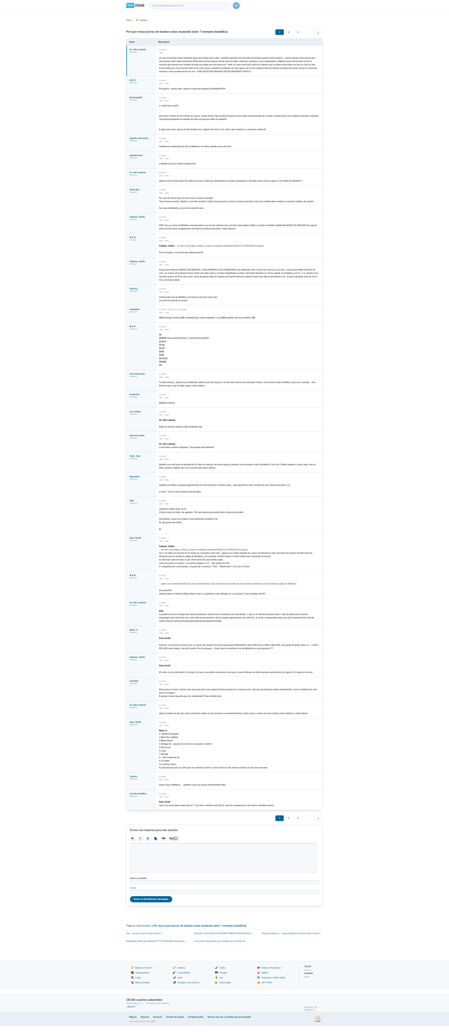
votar (167, 83)
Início (128, 20)
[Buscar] (236, 5)
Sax (221, 977)
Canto (138, 977)
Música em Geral (143, 968)
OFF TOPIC (267, 982)
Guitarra (144, 20)
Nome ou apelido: (138, 878)
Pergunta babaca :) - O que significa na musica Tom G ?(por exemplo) (292, 933)
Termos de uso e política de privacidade (229, 1017)
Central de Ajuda (175, 1017)
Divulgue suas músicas (188, 982)
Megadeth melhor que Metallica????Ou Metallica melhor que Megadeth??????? (156, 941)
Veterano (133, 52)
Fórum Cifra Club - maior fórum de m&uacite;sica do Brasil (135, 5)
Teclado (223, 973)
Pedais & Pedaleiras (271, 968)
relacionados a (191, 925)
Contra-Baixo (183, 973)
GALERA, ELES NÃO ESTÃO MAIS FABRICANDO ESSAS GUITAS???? (224, 933)
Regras (133, 1017)
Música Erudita (142, 982)
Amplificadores (142, 973)
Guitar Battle (225, 982)
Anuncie (157, 1017)
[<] (308, 32)
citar (161, 53)
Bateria (265, 973)
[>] (318, 32)
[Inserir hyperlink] (155, 838)
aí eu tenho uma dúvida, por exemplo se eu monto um (219, 941)
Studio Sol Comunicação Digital (318, 1018)
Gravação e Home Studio (274, 977)
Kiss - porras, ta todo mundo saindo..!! (144, 933)
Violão (222, 968)
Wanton (131, 1006)
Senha (133, 888)
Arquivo (144, 1017)
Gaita (179, 977)
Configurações (195, 1017)
